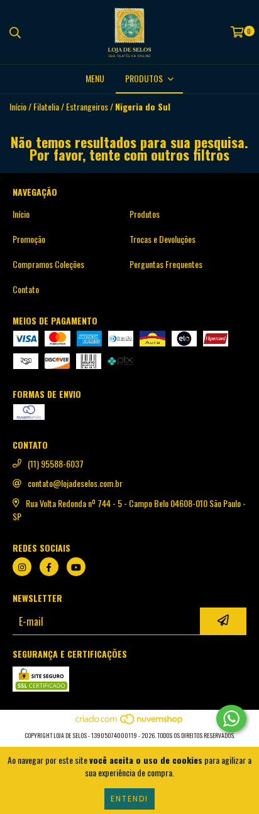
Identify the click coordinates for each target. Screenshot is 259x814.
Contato (26, 289)
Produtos (145, 214)
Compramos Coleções (48, 264)
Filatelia (46, 106)
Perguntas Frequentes (166, 264)
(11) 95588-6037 (56, 464)
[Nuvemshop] (130, 722)
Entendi (129, 798)
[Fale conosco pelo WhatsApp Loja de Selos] (231, 718)
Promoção (29, 239)
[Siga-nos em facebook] (49, 566)
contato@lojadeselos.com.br (75, 483)
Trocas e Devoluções (163, 239)
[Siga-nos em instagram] (22, 566)
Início (17, 106)
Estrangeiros (87, 106)
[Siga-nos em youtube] (76, 566)
